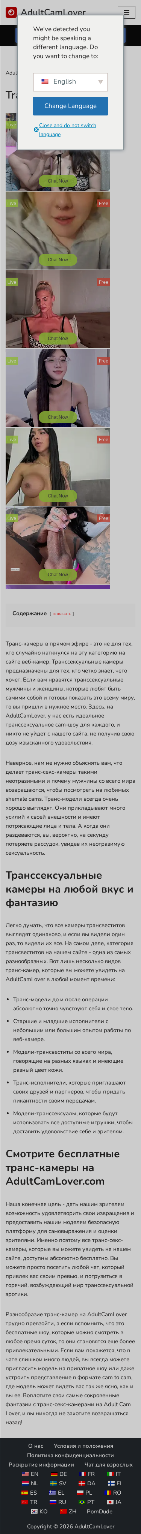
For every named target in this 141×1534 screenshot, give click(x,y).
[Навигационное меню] (126, 12)
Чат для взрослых (109, 1464)
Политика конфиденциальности (70, 1455)
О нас (35, 1446)
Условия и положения (83, 1446)
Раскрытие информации (41, 1464)
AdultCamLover (94, 1526)
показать (62, 614)
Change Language (70, 106)
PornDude (99, 1511)
